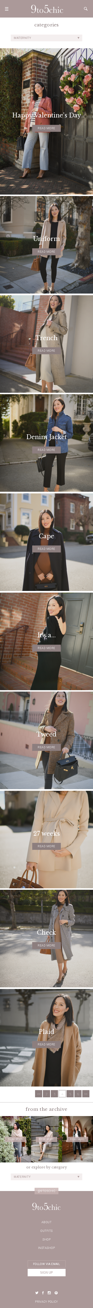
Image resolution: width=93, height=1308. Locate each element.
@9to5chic (47, 1191)
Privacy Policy (46, 1301)
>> (86, 1094)
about (46, 1222)
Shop (46, 1239)
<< (38, 1094)
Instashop (46, 1248)
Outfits (46, 1231)
